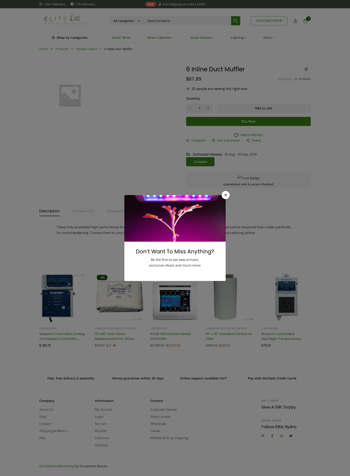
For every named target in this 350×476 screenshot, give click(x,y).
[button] (226, 195)
